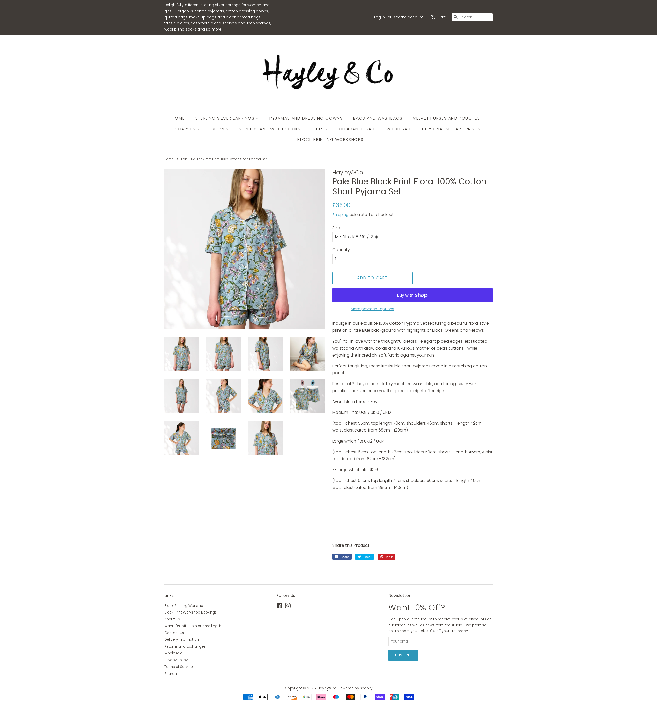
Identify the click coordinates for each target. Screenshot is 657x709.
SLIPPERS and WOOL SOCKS (270, 129)
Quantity (341, 250)
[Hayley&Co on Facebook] (279, 607)
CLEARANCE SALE (357, 129)
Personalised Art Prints (451, 129)
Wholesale (399, 129)
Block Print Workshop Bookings (190, 612)
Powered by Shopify (355, 688)
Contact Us (174, 632)
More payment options (372, 308)
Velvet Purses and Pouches (446, 118)
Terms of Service (178, 666)
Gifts (318, 129)
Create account (408, 17)
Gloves (220, 129)
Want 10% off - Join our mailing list (193, 626)
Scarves (186, 129)
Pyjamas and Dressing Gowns (306, 118)
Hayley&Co (326, 688)
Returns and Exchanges (185, 646)
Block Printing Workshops (330, 139)
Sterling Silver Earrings (225, 118)
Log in (379, 17)
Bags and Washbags (377, 118)
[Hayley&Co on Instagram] (288, 607)
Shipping (340, 214)
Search (170, 673)
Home (178, 118)
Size (336, 228)
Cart (442, 17)
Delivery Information (181, 639)
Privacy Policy (176, 660)
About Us (172, 619)
